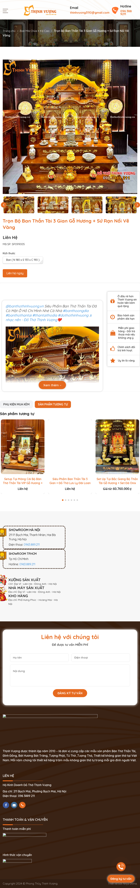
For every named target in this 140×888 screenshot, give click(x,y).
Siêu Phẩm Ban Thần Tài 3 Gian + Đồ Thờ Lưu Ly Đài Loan (70, 481)
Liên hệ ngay (15, 273)
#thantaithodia (44, 315)
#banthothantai (19, 315)
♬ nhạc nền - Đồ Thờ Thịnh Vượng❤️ (49, 317)
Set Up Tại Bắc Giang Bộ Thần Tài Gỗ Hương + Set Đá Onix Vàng (117, 483)
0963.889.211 (32, 544)
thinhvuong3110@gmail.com (89, 12)
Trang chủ (9, 31)
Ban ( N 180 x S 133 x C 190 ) (23, 260)
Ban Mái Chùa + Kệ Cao (34, 31)
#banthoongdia (76, 311)
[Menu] (6, 10)
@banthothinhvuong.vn (25, 306)
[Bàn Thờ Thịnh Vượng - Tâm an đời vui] (40, 10)
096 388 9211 (126, 12)
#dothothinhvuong (73, 315)
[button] (137, 205)
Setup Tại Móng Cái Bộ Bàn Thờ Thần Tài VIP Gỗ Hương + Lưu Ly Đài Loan (22, 483)
